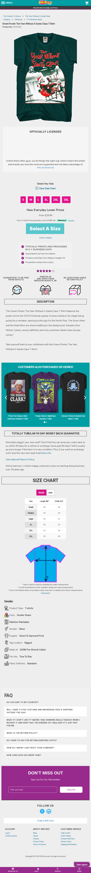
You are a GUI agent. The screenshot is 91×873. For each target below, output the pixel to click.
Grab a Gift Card (45, 820)
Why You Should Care (45, 167)
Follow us (45, 805)
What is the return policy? (22, 733)
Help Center (65, 833)
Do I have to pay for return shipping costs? (32, 740)
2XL (55, 199)
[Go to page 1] (44, 422)
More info (46, 453)
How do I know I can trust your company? (30, 748)
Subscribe (71, 790)
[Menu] (3, 3)
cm (50, 492)
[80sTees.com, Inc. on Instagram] (49, 811)
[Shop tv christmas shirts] (45, 157)
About (35, 836)
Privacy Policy (38, 841)
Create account (11, 836)
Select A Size (45, 228)
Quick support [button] (82, 864)
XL (46, 199)
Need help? (45, 593)
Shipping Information (69, 844)
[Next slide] (85, 398)
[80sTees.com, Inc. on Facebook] (42, 811)
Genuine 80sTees (68, 838)
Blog (35, 833)
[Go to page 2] (46, 422)
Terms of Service (39, 844)
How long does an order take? (24, 755)
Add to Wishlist (45, 237)
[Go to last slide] (6, 398)
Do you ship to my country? (23, 702)
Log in (7, 833)
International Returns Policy (20, 459)
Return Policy (66, 841)
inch (41, 492)
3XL (66, 199)
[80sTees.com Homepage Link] (45, 4)
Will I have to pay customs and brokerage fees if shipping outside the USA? (40, 711)
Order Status (66, 836)
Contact (36, 838)
